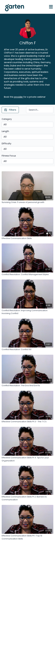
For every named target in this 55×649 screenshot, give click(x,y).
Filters (12, 110)
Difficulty (6, 143)
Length (5, 131)
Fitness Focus (9, 155)
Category (7, 119)
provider (18, 96)
